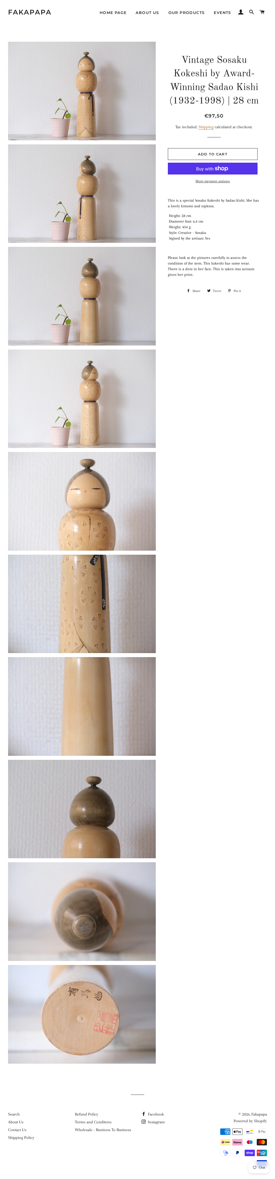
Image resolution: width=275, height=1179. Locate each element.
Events (222, 12)
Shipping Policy (21, 1137)
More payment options (213, 181)
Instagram (156, 1122)
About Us (147, 12)
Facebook (155, 1114)
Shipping (206, 126)
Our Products (186, 12)
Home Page (113, 12)
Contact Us (17, 1129)
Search (14, 1114)
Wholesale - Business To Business (103, 1129)
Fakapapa (30, 12)
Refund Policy (86, 1114)
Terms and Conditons (93, 1122)
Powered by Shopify (250, 1121)
